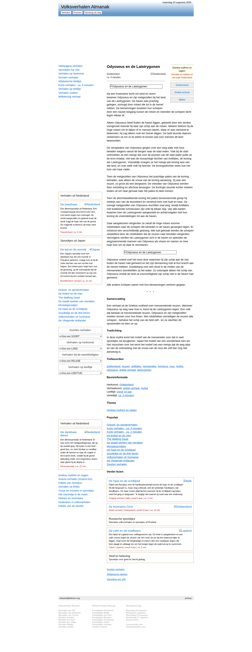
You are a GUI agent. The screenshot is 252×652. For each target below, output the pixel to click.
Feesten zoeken (99, 627)
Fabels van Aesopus (70, 482)
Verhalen (66, 12)
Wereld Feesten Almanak (103, 606)
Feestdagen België (101, 613)
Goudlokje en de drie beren (74, 312)
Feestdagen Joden (101, 622)
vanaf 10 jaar (124, 391)
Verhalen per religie (67, 622)
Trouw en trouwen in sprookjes (76, 490)
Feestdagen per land (101, 615)
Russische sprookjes (133, 520)
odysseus (112, 370)
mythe (179, 366)
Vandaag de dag (93, 12)
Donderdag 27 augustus (137, 617)
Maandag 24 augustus (136, 610)
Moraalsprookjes (68, 305)
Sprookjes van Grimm (68, 615)
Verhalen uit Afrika (68, 486)
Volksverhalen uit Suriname (74, 316)
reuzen (126, 366)
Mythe (182, 99)
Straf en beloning (127, 557)
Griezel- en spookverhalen (73, 289)
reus (172, 366)
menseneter (149, 366)
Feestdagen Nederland (102, 610)
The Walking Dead (69, 297)
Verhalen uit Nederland (74, 195)
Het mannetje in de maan (73, 494)
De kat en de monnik (79, 265)
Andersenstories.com (136, 627)
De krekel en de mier (70, 293)
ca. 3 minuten (114, 77)
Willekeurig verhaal (69, 96)
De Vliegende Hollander (72, 320)
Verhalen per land (66, 620)
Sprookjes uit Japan (72, 240)
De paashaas (78, 218)
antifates (136, 366)
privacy (188, 598)
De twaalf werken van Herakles (76, 301)
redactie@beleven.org (69, 598)
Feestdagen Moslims (101, 617)
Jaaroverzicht (132, 620)
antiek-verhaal (127, 370)
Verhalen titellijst (65, 624)
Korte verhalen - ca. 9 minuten (75, 85)
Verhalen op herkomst (71, 73)
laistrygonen (144, 370)
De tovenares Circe (135, 508)
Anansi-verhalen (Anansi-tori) (75, 479)
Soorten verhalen (68, 77)
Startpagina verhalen (70, 66)
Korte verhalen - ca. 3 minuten (124, 428)
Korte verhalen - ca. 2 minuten (124, 431)
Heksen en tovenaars (70, 498)
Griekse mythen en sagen (73, 475)
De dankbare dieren (79, 449)
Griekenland (182, 85)
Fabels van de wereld (70, 506)
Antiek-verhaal (182, 92)
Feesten (78, 12)
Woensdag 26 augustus (137, 615)
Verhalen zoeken (68, 92)
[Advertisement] (126, 39)
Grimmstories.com (134, 624)
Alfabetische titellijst (69, 81)
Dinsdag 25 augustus (136, 613)
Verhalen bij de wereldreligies (80, 354)
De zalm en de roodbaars (146, 538)
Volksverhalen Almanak (69, 606)
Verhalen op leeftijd (69, 88)
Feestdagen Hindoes (101, 624)
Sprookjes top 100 (68, 69)
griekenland (113, 366)
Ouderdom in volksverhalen (74, 502)
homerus (163, 366)
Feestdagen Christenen (103, 620)
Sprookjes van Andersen (69, 613)
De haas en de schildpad (72, 309)
